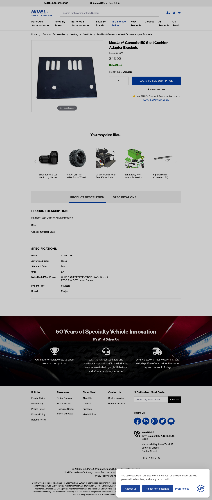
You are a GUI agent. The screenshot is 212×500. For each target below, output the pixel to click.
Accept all (130, 488)
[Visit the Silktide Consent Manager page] (201, 488)
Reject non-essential (157, 488)
